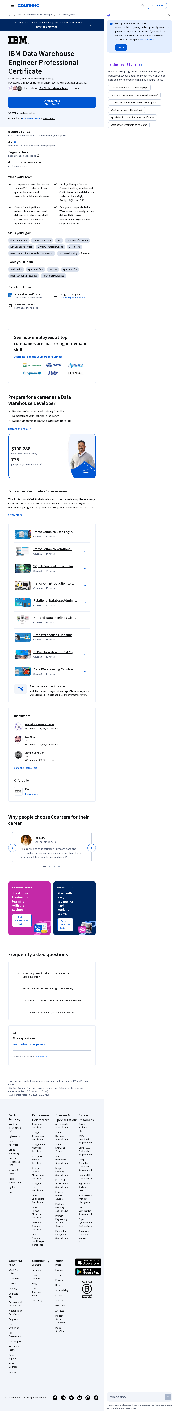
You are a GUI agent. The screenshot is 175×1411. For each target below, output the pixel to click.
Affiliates (59, 1311)
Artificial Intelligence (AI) (15, 1128)
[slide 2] (49, 866)
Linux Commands (18, 240)
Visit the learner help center (29, 1044)
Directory (60, 1305)
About (12, 1265)
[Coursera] (28, 5)
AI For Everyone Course (60, 1148)
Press (58, 1265)
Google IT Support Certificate (37, 1160)
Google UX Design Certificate (37, 1187)
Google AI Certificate (37, 1125)
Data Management (67, 14)
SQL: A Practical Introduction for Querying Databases (71, 566)
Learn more (49, 118)
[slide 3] (54, 866)
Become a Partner (14, 1348)
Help (57, 1285)
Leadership (14, 1278)
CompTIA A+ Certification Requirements (86, 1151)
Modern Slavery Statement (60, 1319)
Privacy (59, 1280)
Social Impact (12, 1356)
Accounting (14, 1119)
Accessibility (61, 1290)
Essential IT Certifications (85, 1176)
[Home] (10, 15)
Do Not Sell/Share (60, 1329)
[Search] (143, 6)
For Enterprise (14, 1326)
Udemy (12, 1372)
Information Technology (39, 14)
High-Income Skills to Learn (85, 1187)
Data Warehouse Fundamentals (56, 635)
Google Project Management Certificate (38, 1173)
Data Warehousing (68, 253)
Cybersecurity (16, 1136)
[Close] (90, 25)
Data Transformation (77, 240)
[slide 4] (59, 866)
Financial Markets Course (59, 1195)
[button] (74, 88)
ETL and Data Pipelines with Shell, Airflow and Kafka (71, 617)
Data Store (74, 247)
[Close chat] (169, 15)
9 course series (19, 131)
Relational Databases (53, 276)
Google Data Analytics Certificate (38, 1148)
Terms (58, 1275)
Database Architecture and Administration (31, 253)
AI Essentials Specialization (62, 1125)
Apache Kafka (70, 269)
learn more (41, 1056)
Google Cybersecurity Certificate (39, 1136)
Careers (13, 1283)
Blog (34, 1283)
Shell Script (16, 269)
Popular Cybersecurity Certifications (86, 1223)
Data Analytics (13, 1143)
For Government (15, 1334)
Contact (59, 1295)
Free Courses (13, 1365)
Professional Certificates (15, 1304)
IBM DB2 (53, 269)
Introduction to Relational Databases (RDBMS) (67, 549)
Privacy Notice (147, 39)
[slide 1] (44, 866)
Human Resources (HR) (14, 1162)
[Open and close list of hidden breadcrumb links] (19, 15)
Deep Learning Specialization (62, 1172)
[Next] (92, 848)
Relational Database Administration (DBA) (63, 600)
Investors (60, 1270)
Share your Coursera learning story (84, 1236)
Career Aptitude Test (83, 1127)
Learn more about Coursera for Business (38, 357)
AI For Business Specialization (62, 1136)
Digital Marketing (14, 1151)
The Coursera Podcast (37, 1292)
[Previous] (12, 848)
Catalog (13, 1288)
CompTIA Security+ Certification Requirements (86, 1165)
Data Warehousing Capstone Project (59, 669)
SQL (59, 240)
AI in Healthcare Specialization (62, 1160)
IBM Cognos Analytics (21, 247)
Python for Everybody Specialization (62, 1235)
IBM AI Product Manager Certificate (37, 1212)
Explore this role (18, 429)
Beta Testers (36, 1276)
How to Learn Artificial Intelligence (85, 1199)
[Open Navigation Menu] (12, 6)
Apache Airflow (35, 269)
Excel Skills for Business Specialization (62, 1184)
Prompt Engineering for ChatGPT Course (61, 1221)
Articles (59, 1300)
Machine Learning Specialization (62, 1207)
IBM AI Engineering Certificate (38, 1199)
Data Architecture (42, 240)
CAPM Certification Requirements (86, 1139)
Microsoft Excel (13, 1172)
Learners (36, 1265)
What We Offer (13, 1271)
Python (12, 1187)
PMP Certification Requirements (86, 1211)
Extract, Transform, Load (50, 247)
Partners (36, 1270)
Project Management (15, 1180)
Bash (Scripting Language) (23, 276)
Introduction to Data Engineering (57, 532)
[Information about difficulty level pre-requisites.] (38, 155)
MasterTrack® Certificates (16, 1312)
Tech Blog (37, 1300)
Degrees (13, 1319)
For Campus (15, 1341)
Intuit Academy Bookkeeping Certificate (39, 1240)
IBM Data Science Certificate (37, 1226)
